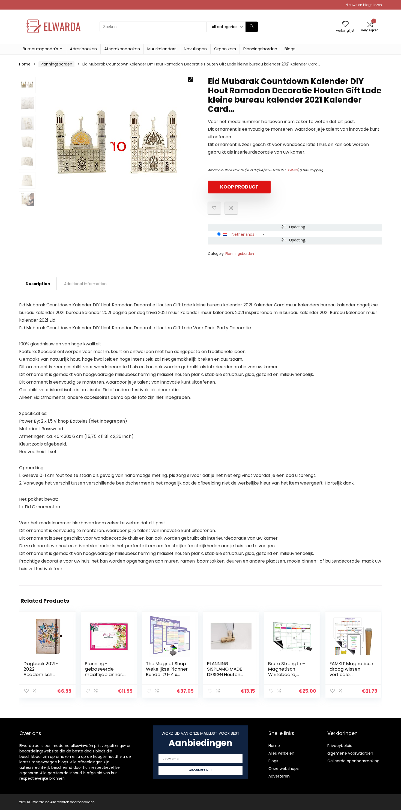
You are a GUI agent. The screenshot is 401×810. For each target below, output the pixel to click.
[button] (190, 79)
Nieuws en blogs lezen (364, 4)
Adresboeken (83, 49)
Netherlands (243, 234)
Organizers (225, 49)
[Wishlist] (345, 24)
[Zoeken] (252, 27)
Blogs (290, 49)
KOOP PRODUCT (239, 187)
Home (25, 64)
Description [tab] (38, 283)
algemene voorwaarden (350, 753)
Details (293, 170)
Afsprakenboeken (122, 49)
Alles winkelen (281, 753)
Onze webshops (283, 768)
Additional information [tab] (85, 283)
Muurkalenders (161, 49)
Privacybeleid (339, 745)
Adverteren (279, 776)
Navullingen (195, 49)
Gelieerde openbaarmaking (353, 761)
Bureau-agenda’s (40, 49)
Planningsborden (260, 49)
